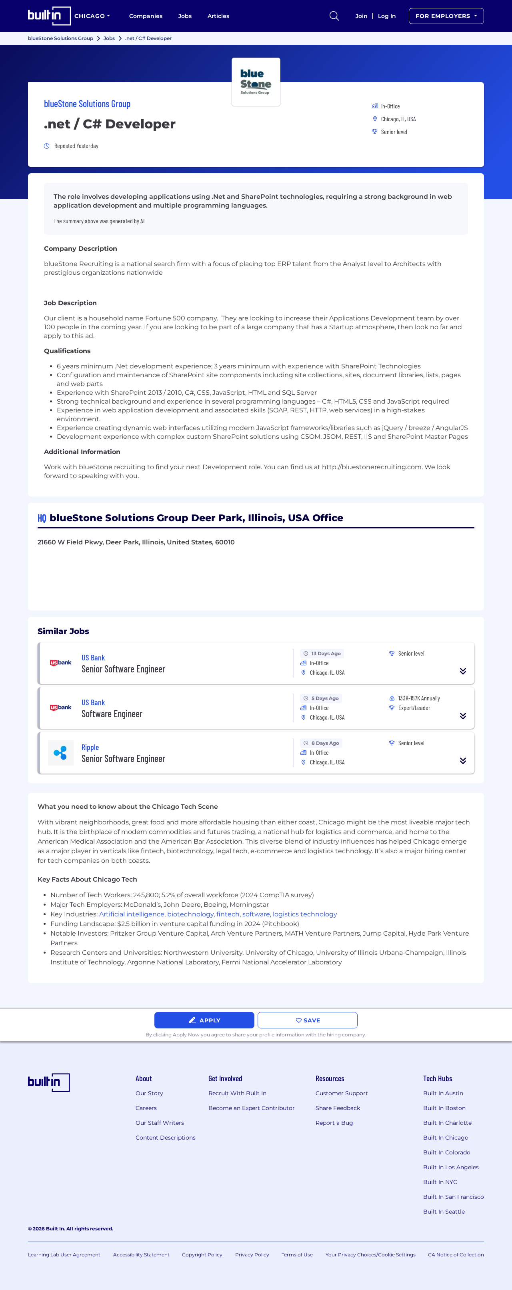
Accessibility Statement (141, 1255)
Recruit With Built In (237, 1093)
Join (362, 16)
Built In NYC (440, 1182)
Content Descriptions (166, 1137)
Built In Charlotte (447, 1122)
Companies (145, 16)
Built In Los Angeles (451, 1167)
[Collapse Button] (463, 671)
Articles (218, 16)
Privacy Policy (252, 1255)
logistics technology (305, 914)
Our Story (149, 1093)
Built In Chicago (445, 1137)
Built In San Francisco (453, 1196)
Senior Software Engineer (123, 668)
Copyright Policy (202, 1255)
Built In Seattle (444, 1211)
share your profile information (268, 1035)
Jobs (185, 16)
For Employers (444, 16)
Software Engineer (112, 713)
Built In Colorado (446, 1152)
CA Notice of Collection (456, 1255)
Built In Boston (444, 1108)
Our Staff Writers (160, 1122)
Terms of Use (297, 1255)
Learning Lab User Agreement (64, 1255)
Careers (146, 1108)
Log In (387, 16)
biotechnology (190, 914)
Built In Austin (443, 1093)
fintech (228, 914)
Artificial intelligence (131, 914)
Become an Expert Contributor (251, 1108)
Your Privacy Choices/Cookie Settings (371, 1255)
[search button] (334, 16)
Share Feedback (338, 1108)
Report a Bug (334, 1122)
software (256, 914)
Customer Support (342, 1093)
